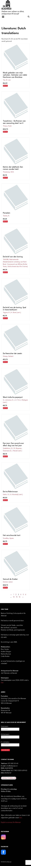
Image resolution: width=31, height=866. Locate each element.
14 (13, 597)
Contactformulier (8, 778)
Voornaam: (5, 726)
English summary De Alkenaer (11, 822)
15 (16, 597)
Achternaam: (5, 734)
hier (2, 682)
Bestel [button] (5, 85)
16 (19, 597)
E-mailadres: (5, 742)
